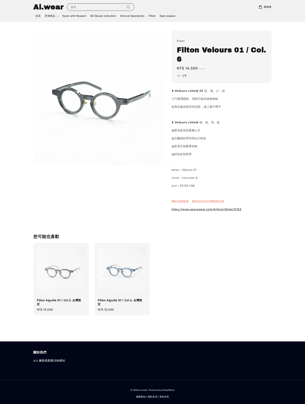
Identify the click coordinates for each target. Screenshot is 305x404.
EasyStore (168, 390)
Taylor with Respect (74, 15)
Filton (152, 15)
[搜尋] (128, 7)
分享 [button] (184, 75)
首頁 (38, 15)
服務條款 (141, 396)
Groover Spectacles (132, 15)
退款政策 (164, 396)
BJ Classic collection (103, 15)
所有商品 (50, 15)
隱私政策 (152, 396)
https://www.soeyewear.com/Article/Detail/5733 (206, 209)
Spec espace (168, 15)
